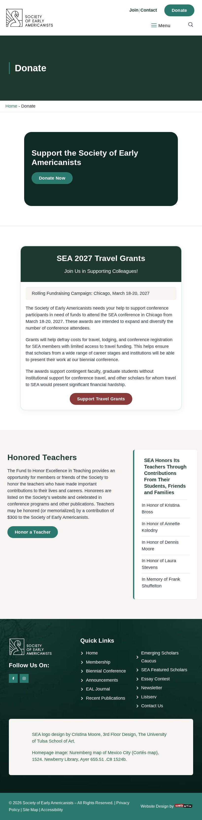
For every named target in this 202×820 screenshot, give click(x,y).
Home (11, 106)
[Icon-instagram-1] (24, 678)
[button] (188, 25)
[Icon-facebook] (13, 678)
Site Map (30, 810)
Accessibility (52, 810)
